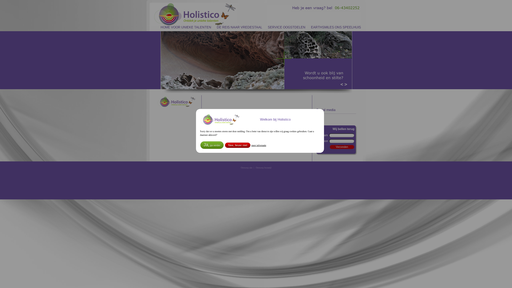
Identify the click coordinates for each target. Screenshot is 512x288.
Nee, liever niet (237, 145)
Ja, (212, 144)
